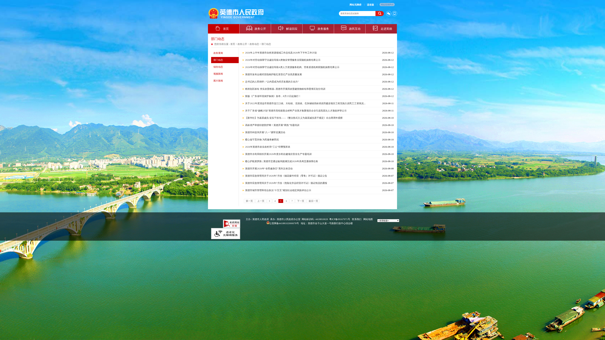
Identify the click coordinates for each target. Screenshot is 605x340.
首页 (226, 28)
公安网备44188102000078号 (284, 223)
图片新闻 (218, 80)
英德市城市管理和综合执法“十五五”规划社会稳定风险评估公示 (278, 190)
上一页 (261, 201)
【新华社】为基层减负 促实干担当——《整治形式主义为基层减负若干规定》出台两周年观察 (294, 118)
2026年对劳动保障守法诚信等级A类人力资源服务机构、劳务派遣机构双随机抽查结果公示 (292, 67)
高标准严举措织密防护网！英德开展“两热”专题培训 (272, 125)
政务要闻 (218, 53)
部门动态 (266, 44)
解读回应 (291, 28)
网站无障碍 (355, 4)
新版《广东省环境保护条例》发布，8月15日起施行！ (273, 96)
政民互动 (354, 28)
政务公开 (260, 28)
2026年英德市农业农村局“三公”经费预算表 (267, 147)
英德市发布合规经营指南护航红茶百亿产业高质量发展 (273, 74)
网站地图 (368, 219)
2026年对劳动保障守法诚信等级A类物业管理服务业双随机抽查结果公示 (282, 60)
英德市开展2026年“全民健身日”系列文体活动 (269, 168)
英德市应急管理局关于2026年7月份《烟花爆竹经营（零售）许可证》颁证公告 (286, 176)
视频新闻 (218, 74)
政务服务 (323, 28)
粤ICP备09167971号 (339, 219)
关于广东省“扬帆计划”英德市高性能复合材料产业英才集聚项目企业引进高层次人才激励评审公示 (296, 110)
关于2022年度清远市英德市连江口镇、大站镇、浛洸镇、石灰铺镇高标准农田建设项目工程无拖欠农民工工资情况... (305, 103)
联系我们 (356, 219)
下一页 (301, 201)
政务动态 (254, 44)
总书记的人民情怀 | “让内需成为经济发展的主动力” (272, 81)
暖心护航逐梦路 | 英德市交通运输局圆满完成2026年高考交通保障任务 (281, 161)
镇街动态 (218, 67)
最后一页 (313, 201)
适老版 (370, 4)
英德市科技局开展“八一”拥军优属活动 (265, 132)
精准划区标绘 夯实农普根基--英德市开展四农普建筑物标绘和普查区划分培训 (285, 89)
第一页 (250, 201)
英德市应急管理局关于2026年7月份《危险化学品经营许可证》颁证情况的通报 (286, 183)
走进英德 (386, 28)
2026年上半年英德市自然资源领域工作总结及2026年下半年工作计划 (281, 52)
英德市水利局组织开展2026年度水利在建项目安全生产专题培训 (278, 154)
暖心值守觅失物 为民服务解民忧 (262, 139)
